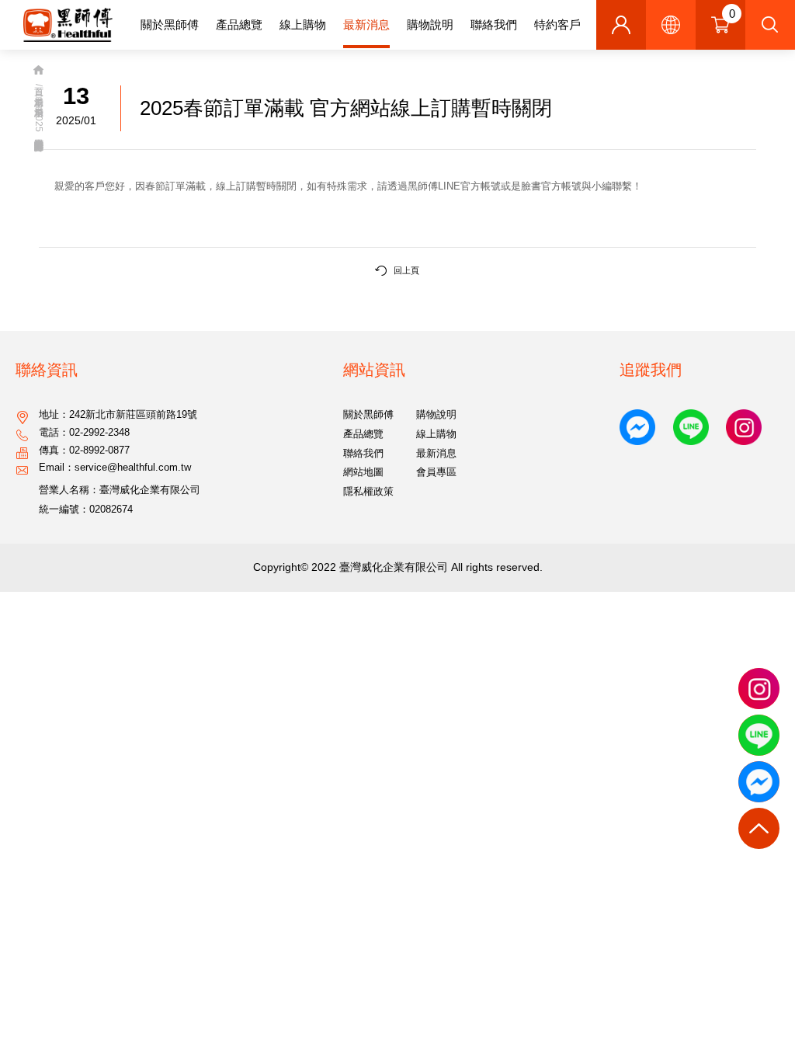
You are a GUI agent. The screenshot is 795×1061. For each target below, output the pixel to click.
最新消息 (366, 25)
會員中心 (621, 25)
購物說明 (430, 25)
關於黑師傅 (170, 25)
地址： (118, 414)
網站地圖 (363, 472)
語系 (671, 25)
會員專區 (436, 472)
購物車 (732, 13)
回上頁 (406, 270)
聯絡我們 (493, 25)
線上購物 (302, 25)
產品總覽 (239, 25)
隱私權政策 (368, 491)
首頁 (38, 72)
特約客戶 (557, 25)
